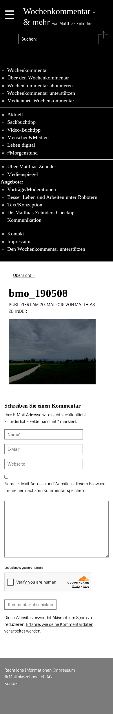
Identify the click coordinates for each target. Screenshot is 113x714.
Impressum (18, 241)
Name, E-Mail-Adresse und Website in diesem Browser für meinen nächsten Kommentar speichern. (54, 486)
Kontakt (15, 234)
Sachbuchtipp (21, 122)
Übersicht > (24, 275)
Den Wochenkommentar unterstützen (46, 249)
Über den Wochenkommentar (38, 78)
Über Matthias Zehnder (31, 166)
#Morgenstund (22, 153)
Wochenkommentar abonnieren (40, 85)
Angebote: (12, 182)
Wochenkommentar (27, 70)
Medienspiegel (22, 174)
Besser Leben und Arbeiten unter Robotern (52, 197)
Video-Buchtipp (24, 130)
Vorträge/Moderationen (31, 189)
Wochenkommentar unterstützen (41, 93)
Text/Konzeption (24, 205)
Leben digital (21, 145)
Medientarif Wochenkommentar (40, 100)
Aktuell (15, 114)
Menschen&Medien (28, 137)
